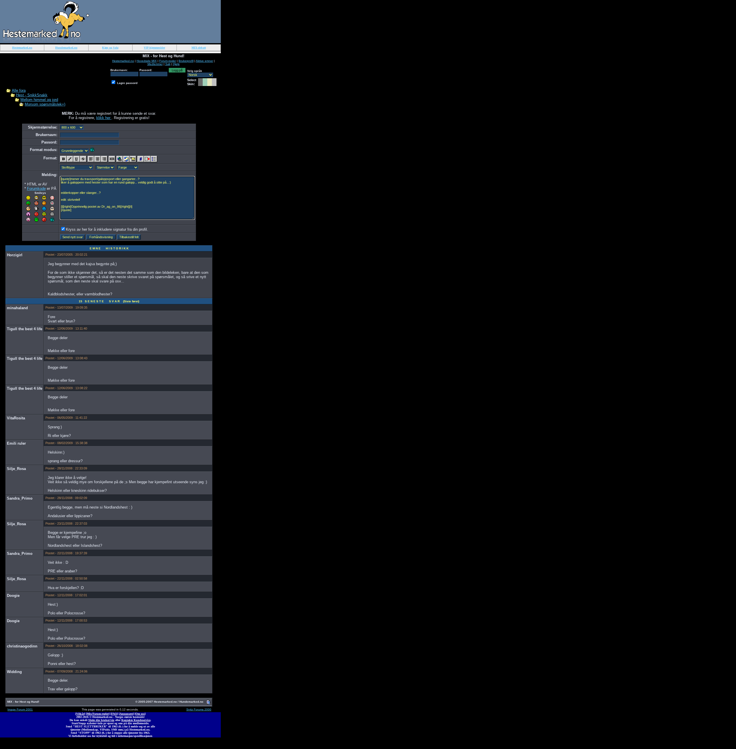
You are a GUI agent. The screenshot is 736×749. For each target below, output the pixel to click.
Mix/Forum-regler (98, 713)
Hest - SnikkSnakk (31, 95)
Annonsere (126, 713)
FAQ (114, 713)
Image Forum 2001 (20, 709)
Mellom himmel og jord (39, 100)
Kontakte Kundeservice (135, 720)
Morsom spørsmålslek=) (45, 104)
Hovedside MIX (147, 60)
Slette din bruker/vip (101, 720)
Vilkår (80, 713)
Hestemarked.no (123, 60)
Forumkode (36, 188)
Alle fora (19, 90)
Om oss (140, 713)
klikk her (104, 118)
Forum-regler (167, 60)
